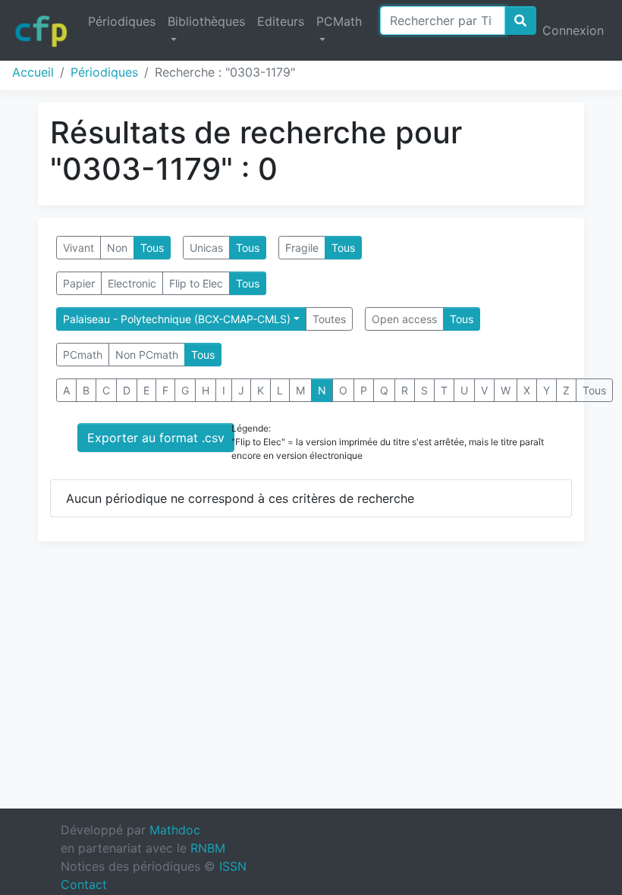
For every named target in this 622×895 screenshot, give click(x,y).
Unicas (206, 247)
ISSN (233, 866)
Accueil (33, 72)
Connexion (573, 30)
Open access (404, 318)
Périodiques (122, 21)
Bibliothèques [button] (206, 21)
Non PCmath (146, 354)
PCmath (82, 354)
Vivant (78, 247)
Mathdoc (174, 829)
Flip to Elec (196, 283)
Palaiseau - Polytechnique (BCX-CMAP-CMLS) (177, 318)
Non (117, 247)
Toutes (329, 318)
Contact (84, 884)
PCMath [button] (339, 21)
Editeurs (280, 21)
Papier (79, 283)
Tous (152, 247)
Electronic (132, 283)
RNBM (207, 848)
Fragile (302, 247)
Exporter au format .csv (156, 437)
